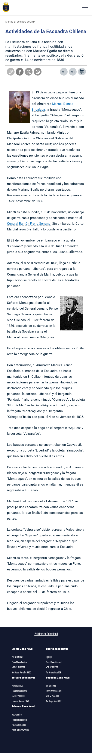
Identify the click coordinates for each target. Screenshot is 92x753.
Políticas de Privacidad (46, 634)
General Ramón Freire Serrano (28, 223)
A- (63, 71)
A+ (73, 71)
